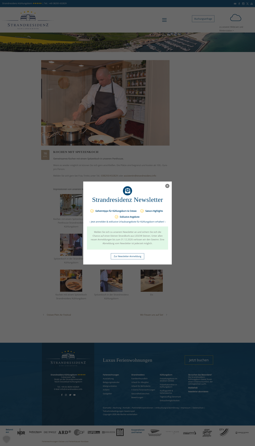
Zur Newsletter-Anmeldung (127, 256)
